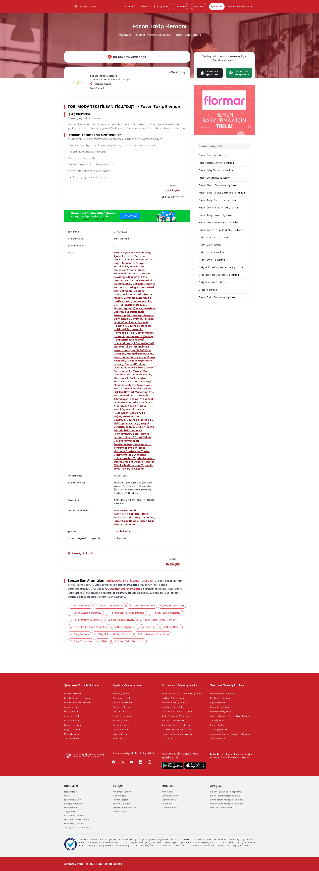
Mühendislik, (136, 388)
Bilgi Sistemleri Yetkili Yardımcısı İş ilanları (181, 693)
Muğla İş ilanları (72, 729)
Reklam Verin (120, 811)
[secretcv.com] (85, 6)
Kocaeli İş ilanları (72, 725)
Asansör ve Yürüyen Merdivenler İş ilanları (230, 734)
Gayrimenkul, (122, 318)
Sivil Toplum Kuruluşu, (127, 423)
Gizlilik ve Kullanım (74, 815)
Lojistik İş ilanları (218, 702)
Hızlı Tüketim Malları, (141, 332)
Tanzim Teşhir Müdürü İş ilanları (177, 734)
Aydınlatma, (136, 266)
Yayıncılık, (147, 465)
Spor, (128, 427)
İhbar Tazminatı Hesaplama (225, 795)
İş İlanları (146, 6)
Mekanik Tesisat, (124, 381)
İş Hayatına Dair (72, 799)
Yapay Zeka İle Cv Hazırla (77, 827)
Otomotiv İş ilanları (219, 707)
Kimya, (151, 357)
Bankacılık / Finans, (126, 270)
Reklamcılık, (121, 413)
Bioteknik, (120, 284)
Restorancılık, (137, 413)
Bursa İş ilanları (71, 720)
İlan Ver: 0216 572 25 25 (240, 6)
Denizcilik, (145, 298)
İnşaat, (132, 350)
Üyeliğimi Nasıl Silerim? (76, 819)
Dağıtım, (139, 291)
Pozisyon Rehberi (73, 803)
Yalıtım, (128, 458)
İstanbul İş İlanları (160, 35)
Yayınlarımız (70, 811)
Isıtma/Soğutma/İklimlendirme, (129, 341)
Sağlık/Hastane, (124, 416)
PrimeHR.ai (167, 791)
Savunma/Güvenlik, (126, 420)
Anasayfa (130, 6)
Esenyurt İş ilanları (122, 716)
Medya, (141, 378)
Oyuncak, (148, 399)
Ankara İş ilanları (72, 707)
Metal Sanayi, (143, 381)
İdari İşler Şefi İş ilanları (172, 698)
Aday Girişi (162, 6)
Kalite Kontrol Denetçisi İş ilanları (177, 729)
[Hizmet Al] (127, 216)
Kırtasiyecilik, (139, 357)
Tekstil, (118, 252)
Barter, (142, 270)
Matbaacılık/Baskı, (125, 378)
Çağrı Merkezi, (146, 287)
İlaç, (130, 346)
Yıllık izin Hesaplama (221, 807)
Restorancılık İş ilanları (221, 711)
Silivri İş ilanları (120, 734)
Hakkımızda (70, 791)
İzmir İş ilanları (71, 711)
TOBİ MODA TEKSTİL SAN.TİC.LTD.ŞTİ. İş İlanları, (134, 515)
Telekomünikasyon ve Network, (133, 444)
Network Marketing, (136, 392)
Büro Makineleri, (136, 284)
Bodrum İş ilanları (121, 707)
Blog (66, 795)
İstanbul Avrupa (123, 531)
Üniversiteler (71, 807)
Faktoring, (120, 315)
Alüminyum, (131, 259)
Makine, (138, 371)
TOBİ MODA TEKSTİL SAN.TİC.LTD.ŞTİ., (125, 512)
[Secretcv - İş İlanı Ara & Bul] (172, 765)
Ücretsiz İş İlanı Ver (74, 823)
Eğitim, (128, 308)
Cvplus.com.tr (168, 799)
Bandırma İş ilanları (122, 698)
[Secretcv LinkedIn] (141, 762)
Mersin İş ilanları (72, 734)
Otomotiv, (136, 399)
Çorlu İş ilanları (120, 711)
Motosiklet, (121, 388)
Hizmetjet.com (169, 807)
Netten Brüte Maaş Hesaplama (226, 803)
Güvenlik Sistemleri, (139, 325)
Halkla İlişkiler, (123, 329)
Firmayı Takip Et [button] (82, 553)
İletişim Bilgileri (121, 799)
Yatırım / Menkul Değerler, (130, 461)
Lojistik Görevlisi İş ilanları (173, 702)
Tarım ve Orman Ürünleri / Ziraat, (131, 435)
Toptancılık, (133, 451)
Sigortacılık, (145, 420)
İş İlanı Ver (216, 6)
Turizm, (145, 451)
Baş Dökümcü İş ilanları (173, 720)
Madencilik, (131, 367)
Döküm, (141, 305)
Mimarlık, (119, 385)
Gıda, (117, 322)
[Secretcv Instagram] (150, 762)
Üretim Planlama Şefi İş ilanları (176, 716)
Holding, (148, 336)
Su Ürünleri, (139, 427)
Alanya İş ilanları (121, 693)
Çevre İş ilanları (217, 720)
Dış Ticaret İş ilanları (220, 698)
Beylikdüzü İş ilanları (123, 702)
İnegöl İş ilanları (120, 729)
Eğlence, (138, 308)
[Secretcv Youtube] (132, 762)
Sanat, (138, 416)
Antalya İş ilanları (72, 716)
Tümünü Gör (70, 738)
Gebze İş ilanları (121, 725)
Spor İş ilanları (217, 725)
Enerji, (141, 312)
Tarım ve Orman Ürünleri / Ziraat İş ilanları (230, 716)
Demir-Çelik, (131, 298)
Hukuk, (118, 339)
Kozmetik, (120, 360)
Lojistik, (119, 367)
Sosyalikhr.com (169, 795)
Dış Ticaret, (121, 305)
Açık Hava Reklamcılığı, (137, 252)
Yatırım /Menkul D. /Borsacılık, (134, 463)
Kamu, (150, 353)
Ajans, (118, 256)
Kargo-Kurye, (122, 357)
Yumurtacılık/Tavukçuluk (129, 468)
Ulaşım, (118, 454)
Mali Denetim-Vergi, (131, 372)
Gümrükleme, (129, 322)
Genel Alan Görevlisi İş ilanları (175, 725)
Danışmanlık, (122, 294)
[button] (173, 190)
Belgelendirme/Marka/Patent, (132, 273)
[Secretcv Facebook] (114, 762)
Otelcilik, (143, 395)
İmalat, (137, 346)
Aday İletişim (120, 795)
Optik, (134, 395)
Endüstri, (132, 312)
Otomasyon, (122, 399)
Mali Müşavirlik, (142, 374)
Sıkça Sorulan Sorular (124, 807)
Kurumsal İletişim (122, 791)
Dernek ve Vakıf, (142, 301)
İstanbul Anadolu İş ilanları (77, 702)
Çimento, (128, 291)
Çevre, (118, 291)
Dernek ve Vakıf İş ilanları (222, 693)
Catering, (131, 287)
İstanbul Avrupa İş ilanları (77, 698)
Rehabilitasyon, (135, 409)
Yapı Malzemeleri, (144, 458)
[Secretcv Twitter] (123, 762)
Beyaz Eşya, (121, 277)
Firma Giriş (198, 6)
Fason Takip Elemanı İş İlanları (134, 522)
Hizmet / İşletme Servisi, (128, 336)
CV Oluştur (180, 6)
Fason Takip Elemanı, (127, 521)
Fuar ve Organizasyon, (140, 315)
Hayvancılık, (121, 332)
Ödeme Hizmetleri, (125, 402)
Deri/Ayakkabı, (123, 301)
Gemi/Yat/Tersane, (142, 318)
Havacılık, (137, 329)
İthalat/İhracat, (136, 353)
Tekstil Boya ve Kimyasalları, (132, 439)
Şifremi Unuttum (121, 803)
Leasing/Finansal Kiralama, (130, 364)
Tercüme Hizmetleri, (126, 447)
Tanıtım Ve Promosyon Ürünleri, (128, 432)
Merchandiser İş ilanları (172, 707)
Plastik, (132, 406)
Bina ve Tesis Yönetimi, (138, 280)
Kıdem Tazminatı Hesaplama (225, 791)
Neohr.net (166, 803)
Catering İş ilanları (219, 729)
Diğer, (132, 305)
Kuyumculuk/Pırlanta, (139, 360)
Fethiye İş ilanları (121, 720)
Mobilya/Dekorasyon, (138, 385)
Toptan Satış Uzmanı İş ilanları (176, 711)
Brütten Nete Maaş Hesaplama (226, 799)
